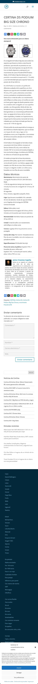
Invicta (7, 547)
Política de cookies (8, 681)
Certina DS (19, 300)
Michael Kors (9, 520)
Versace (7, 523)
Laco (6, 504)
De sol (7, 605)
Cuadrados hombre (11, 574)
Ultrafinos (8, 593)
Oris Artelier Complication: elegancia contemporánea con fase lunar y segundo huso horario (18, 445)
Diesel (7, 517)
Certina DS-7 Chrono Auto (12, 413)
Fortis (6, 498)
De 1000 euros (9, 568)
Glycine (7, 544)
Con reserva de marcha (12, 583)
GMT (6, 587)
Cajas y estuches (10, 639)
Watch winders (9, 642)
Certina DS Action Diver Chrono (14, 417)
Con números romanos (12, 620)
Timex (7, 553)
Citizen (7, 480)
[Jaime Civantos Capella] (8, 265)
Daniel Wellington (10, 477)
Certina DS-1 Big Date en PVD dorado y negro (18, 400)
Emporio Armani (10, 538)
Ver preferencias (19, 677)
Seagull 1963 (9, 541)
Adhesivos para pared (11, 580)
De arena (8, 608)
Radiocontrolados (10, 562)
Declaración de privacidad (20, 681)
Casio (6, 474)
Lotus (6, 483)
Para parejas (9, 577)
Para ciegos (8, 623)
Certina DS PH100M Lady (12, 410)
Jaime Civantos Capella (22, 260)
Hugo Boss (8, 495)
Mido (6, 501)
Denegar (19, 672)
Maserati (7, 532)
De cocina (8, 614)
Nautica (7, 510)
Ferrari (7, 492)
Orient (7, 550)
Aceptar (19, 668)
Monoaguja (8, 590)
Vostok (7, 489)
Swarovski (8, 486)
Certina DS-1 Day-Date (11, 420)
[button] (35, 647)
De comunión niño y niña (12, 629)
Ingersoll (7, 507)
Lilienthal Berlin (10, 529)
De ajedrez (8, 626)
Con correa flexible (10, 599)
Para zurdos (8, 602)
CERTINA (12, 300)
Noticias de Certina (18, 26)
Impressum (31, 681)
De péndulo (8, 559)
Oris (6, 535)
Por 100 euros (9, 565)
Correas (7, 636)
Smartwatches (9, 617)
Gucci (6, 526)
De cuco (7, 611)
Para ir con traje (10, 571)
